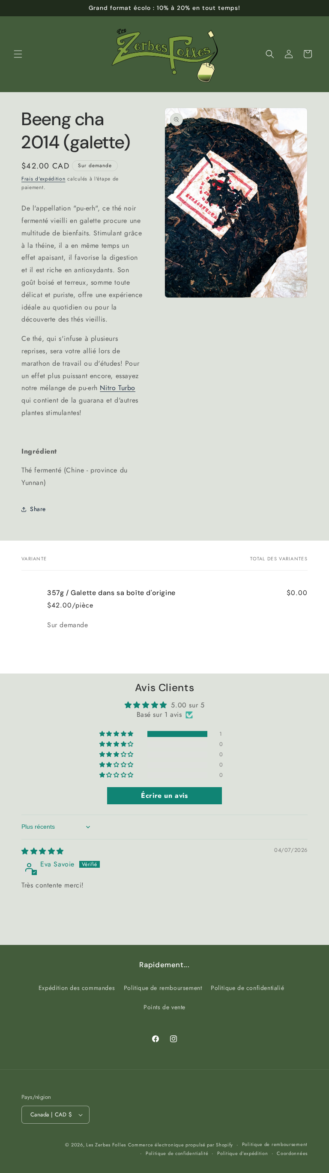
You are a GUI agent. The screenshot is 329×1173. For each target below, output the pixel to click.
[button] (18, 54)
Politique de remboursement (163, 988)
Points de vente (164, 1007)
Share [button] (38, 509)
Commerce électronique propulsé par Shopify (180, 1144)
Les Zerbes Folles (106, 1144)
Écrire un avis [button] (164, 795)
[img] (42, 851)
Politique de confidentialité (177, 1153)
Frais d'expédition (43, 179)
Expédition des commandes (77, 988)
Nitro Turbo (117, 388)
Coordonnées (292, 1153)
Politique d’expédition (242, 1153)
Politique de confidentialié (247, 988)
